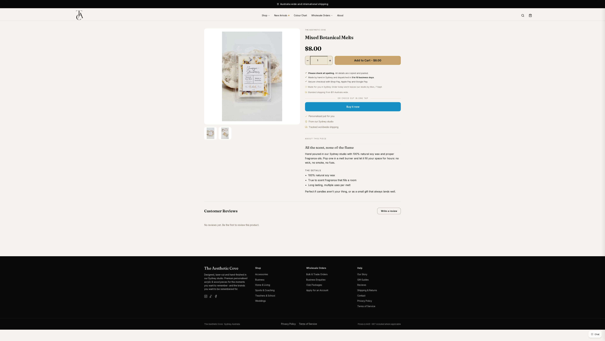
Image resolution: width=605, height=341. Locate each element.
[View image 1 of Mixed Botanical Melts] (210, 133)
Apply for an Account (317, 290)
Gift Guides (363, 279)
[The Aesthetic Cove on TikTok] (210, 296)
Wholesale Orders (320, 15)
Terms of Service (366, 306)
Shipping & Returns (367, 290)
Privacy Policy (364, 300)
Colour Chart (300, 15)
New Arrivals (280, 15)
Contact (361, 295)
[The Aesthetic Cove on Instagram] (205, 296)
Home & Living (262, 285)
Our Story (362, 274)
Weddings (260, 300)
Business (259, 279)
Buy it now (353, 106)
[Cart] (530, 15)
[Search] (522, 15)
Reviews (361, 285)
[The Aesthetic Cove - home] (78, 15)
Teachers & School (265, 295)
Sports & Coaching (265, 290)
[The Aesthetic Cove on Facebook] (215, 296)
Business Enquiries (316, 279)
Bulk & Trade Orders (317, 274)
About (340, 15)
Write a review (389, 211)
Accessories (261, 274)
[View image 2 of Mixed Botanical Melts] (225, 133)
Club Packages (314, 285)
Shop (264, 15)
